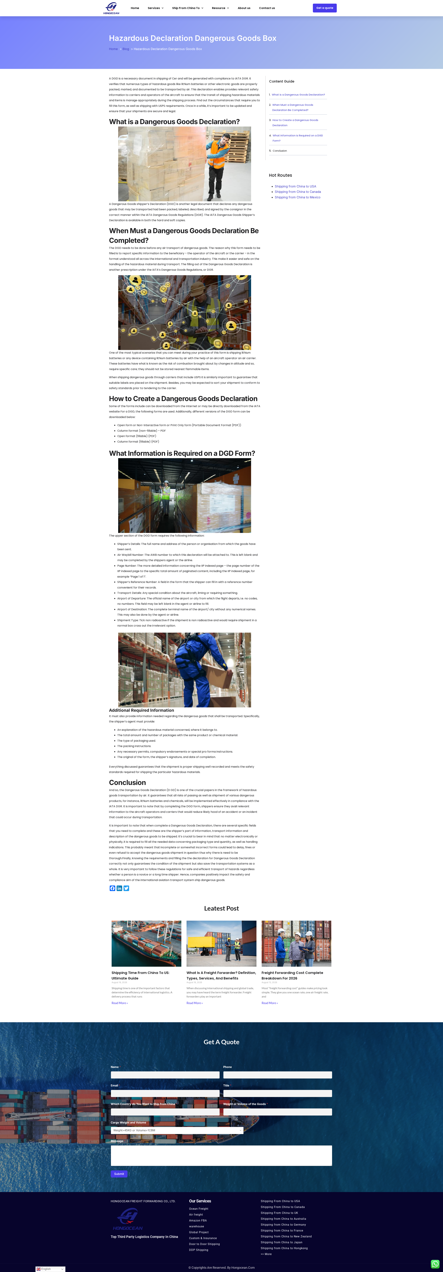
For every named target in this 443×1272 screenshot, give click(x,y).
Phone (227, 1067)
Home (135, 8)
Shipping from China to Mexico (297, 197)
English (46, 1268)
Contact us (267, 8)
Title (227, 1085)
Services (154, 8)
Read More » (120, 1003)
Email (115, 1085)
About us (244, 8)
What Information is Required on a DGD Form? (298, 138)
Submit (119, 1174)
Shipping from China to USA (295, 186)
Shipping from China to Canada (298, 192)
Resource (218, 8)
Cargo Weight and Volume (128, 1122)
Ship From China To (186, 8)
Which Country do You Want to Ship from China (144, 1104)
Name (116, 1067)
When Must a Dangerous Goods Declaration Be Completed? (292, 107)
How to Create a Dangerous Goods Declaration (295, 122)
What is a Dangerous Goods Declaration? (298, 94)
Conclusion (280, 150)
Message (118, 1141)
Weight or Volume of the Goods (245, 1104)
